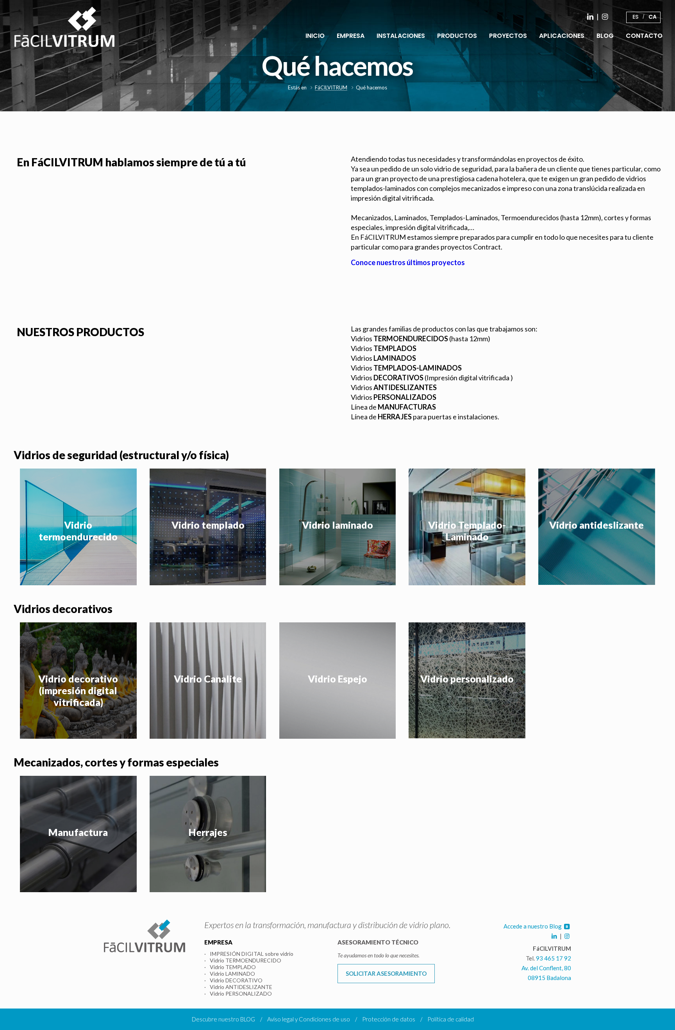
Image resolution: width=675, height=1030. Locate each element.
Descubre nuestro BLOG (223, 1019)
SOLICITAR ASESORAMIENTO (386, 973)
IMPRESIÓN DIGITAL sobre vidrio (251, 953)
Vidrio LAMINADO (232, 973)
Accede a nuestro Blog (533, 926)
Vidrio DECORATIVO (236, 980)
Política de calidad (450, 1019)
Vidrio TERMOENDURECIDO (245, 960)
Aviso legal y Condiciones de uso (308, 1019)
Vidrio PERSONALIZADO (241, 993)
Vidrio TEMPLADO (233, 967)
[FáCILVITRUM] (64, 26)
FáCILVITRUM (331, 88)
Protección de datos (388, 1019)
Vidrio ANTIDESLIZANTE (241, 987)
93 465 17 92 (553, 958)
